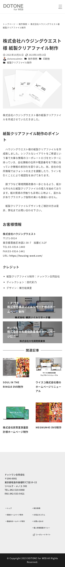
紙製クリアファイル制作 (19, 62)
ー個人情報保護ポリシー (41, 528)
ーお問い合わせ (38, 521)
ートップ (8, 508)
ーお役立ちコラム (38, 515)
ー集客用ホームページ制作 (15, 521)
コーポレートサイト (43, 535)
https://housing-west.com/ (25, 255)
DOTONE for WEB (37, 558)
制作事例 (32, 58)
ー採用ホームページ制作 (14, 515)
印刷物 (46, 58)
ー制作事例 (36, 508)
